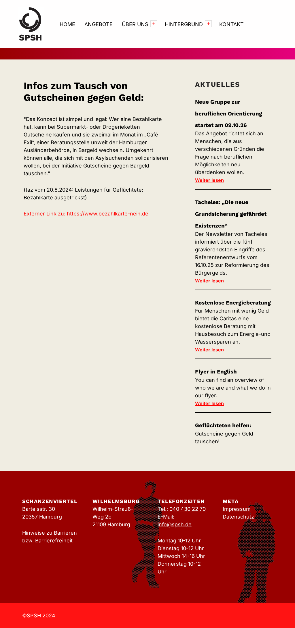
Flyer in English (216, 371)
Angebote (98, 24)
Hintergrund (184, 24)
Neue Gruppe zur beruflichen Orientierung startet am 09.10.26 (228, 114)
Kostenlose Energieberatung (233, 302)
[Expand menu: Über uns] (153, 23)
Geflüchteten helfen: (223, 425)
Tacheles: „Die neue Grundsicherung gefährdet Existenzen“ (230, 214)
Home (67, 24)
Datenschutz (238, 517)
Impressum (237, 509)
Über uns (135, 24)
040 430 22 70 (187, 509)
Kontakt (231, 24)
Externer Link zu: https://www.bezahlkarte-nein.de (86, 214)
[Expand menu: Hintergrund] (208, 23)
